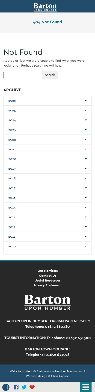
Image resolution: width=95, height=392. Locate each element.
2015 (12, 207)
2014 (12, 217)
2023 (12, 130)
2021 (12, 149)
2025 (12, 110)
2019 (12, 168)
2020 (12, 159)
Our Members (48, 271)
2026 (12, 100)
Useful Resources (47, 280)
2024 (12, 120)
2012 (12, 227)
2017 (11, 188)
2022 (12, 139)
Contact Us (47, 275)
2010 (12, 246)
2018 (12, 178)
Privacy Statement (47, 285)
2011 (11, 236)
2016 (12, 198)
